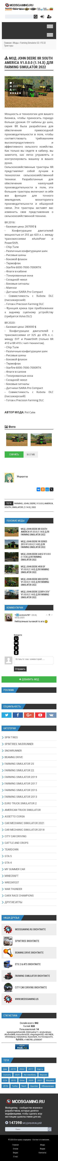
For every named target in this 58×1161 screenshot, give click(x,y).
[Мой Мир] (47, 489)
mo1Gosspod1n (45, 1037)
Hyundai (34, 1086)
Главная (7, 42)
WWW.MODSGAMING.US (27, 999)
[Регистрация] (49, 17)
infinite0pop (10, 1037)
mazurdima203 (22, 1034)
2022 (34, 507)
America (48, 503)
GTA (5, 1080)
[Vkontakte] (51, 715)
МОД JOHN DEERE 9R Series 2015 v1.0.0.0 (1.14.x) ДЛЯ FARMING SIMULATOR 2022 (34, 544)
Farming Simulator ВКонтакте (32, 975)
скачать (7, 1074)
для (5, 1069)
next (23, 1086)
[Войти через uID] (16, 638)
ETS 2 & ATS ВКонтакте (28, 964)
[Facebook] (18, 715)
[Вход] (41, 17)
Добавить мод (30, 679)
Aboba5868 (9, 1034)
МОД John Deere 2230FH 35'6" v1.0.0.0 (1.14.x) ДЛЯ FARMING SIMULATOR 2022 (35, 594)
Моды (16, 42)
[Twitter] (7, 715)
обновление (48, 1086)
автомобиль (30, 1074)
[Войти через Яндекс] (16, 648)
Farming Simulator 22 (29, 42)
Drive (22, 1080)
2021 (39, 1080)
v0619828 (49, 1034)
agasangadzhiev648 (16, 1032)
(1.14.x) (27, 507)
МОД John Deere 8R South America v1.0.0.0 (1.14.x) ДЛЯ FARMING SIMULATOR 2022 (35, 532)
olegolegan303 (37, 1034)
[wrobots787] (8, 617)
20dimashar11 (32, 1032)
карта (40, 1069)
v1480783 (28, 1039)
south (8, 507)
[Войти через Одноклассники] (16, 652)
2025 (17, 1074)
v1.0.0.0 (40, 503)
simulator (17, 507)
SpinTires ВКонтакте (27, 941)
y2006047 (38, 1039)
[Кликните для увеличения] (17, 439)
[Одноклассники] (43, 489)
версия (43, 1074)
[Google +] (29, 715)
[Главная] (29, 9)
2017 (30, 1069)
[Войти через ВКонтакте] (16, 643)
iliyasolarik (32, 1037)
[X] (51, 489)
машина (50, 1080)
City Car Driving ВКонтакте (31, 987)
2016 (5, 1086)
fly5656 (19, 1039)
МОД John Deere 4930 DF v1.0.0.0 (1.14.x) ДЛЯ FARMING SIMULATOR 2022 (35, 569)
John (26, 503)
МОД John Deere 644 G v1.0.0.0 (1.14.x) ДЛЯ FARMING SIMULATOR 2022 (36, 557)
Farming (18, 503)
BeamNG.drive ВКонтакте (29, 952)
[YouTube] (40, 715)
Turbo (15, 1086)
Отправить (20, 669)
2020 (30, 1080)
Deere (33, 503)
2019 (13, 1069)
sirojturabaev (45, 1032)
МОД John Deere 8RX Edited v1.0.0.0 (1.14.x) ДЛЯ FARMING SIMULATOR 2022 (35, 582)
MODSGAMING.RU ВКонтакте (30, 929)
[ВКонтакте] (38, 489)
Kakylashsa (22, 1037)
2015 (13, 1080)
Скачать (14, 454)
